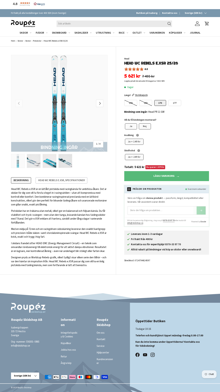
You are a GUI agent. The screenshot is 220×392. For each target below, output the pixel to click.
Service (100, 346)
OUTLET (137, 33)
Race (122, 33)
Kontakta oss (169, 13)
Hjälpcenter (103, 353)
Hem (13, 40)
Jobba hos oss (68, 350)
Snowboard (59, 33)
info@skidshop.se (135, 223)
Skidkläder (81, 33)
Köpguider (175, 33)
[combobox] (114, 23)
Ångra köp (66, 363)
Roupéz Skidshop (24, 387)
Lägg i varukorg (163, 176)
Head (126, 58)
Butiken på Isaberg (146, 13)
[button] (28, 4)
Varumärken (157, 33)
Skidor (24, 33)
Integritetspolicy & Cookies (69, 335)
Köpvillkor (66, 343)
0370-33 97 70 (169, 220)
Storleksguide (141, 95)
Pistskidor (37, 40)
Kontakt (101, 339)
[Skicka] (201, 210)
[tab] (21, 180)
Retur (64, 356)
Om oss (100, 333)
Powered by (198, 221)
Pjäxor (40, 33)
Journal (195, 33)
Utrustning (103, 33)
